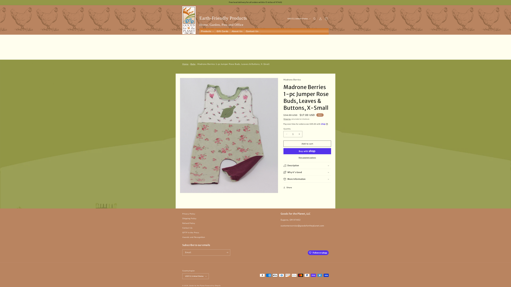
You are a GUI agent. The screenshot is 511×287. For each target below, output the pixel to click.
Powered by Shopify (213, 286)
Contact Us (187, 228)
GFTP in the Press (190, 232)
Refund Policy (188, 223)
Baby (193, 64)
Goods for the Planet (197, 286)
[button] (207, 31)
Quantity (287, 129)
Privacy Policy (188, 214)
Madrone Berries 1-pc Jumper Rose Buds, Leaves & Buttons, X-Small (233, 64)
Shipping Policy (189, 218)
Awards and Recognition (193, 237)
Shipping (287, 119)
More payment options (307, 158)
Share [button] (289, 187)
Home (185, 64)
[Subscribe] (227, 252)
